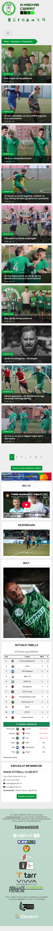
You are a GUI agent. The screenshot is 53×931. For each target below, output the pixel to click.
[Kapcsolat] (14, 20)
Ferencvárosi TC (27, 707)
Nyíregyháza (27, 691)
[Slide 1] (22, 557)
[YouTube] (28, 20)
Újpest (28, 757)
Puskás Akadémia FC (27, 666)
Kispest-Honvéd (27, 722)
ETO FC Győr (27, 697)
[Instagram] (23, 20)
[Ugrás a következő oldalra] (41, 457)
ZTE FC (27, 717)
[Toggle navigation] (7, 33)
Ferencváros (11, 734)
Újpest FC (27, 681)
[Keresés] (43, 20)
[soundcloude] (32, 20)
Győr (13, 743)
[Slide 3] (31, 557)
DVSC (27, 712)
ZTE (27, 743)
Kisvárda (12, 738)
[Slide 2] (26, 557)
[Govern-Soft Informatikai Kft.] (26, 921)
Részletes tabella (11, 762)
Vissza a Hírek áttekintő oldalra (26, 468)
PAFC (28, 747)
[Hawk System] (26, 911)
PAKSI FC (27, 686)
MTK (13, 752)
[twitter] (38, 20)
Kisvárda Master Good (27, 702)
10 (36, 457)
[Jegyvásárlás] (9, 20)
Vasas (27, 671)
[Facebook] (19, 20)
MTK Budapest (27, 676)
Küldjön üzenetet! (26, 801)
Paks (13, 757)
